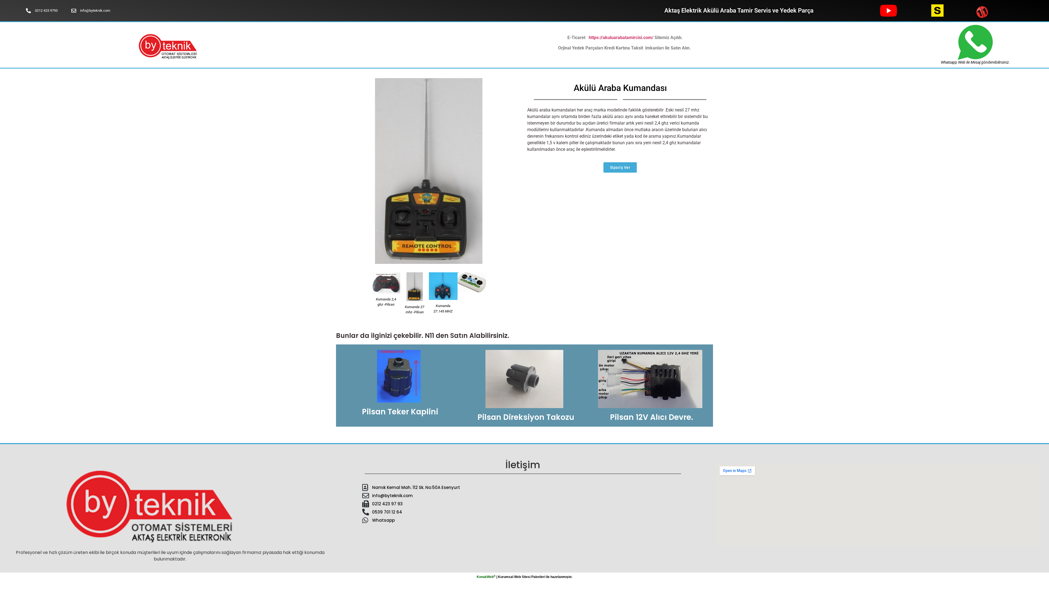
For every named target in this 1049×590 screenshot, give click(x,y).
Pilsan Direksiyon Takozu (526, 417)
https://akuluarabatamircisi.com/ (621, 37)
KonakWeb (485, 577)
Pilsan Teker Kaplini (400, 411)
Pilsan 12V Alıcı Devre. (651, 417)
